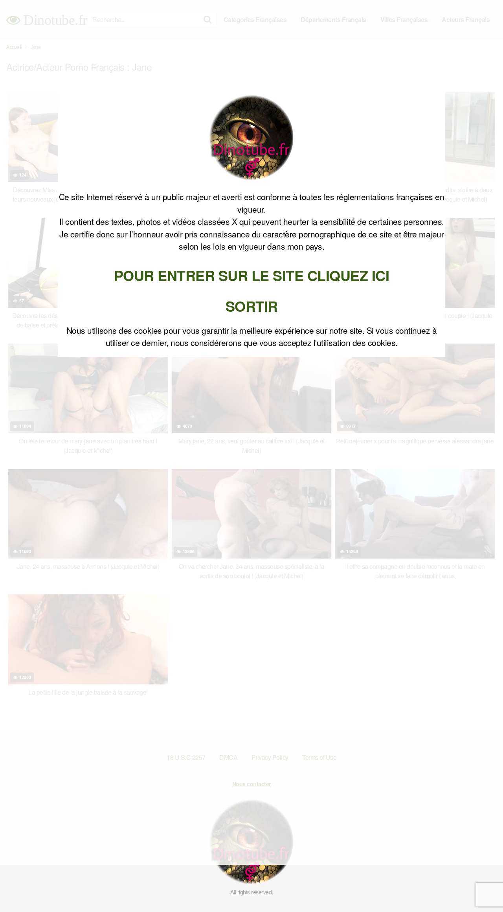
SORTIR (252, 306)
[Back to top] (481, 886)
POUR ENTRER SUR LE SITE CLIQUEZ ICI (251, 275)
